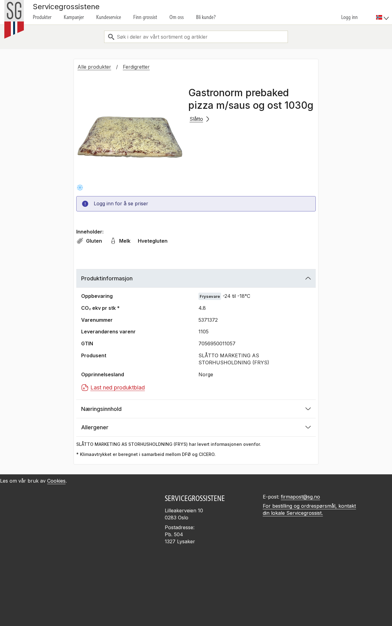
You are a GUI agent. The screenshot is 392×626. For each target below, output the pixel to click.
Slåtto (196, 119)
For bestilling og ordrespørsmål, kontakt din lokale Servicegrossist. (309, 509)
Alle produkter (94, 67)
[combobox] (196, 37)
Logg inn (349, 17)
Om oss (176, 17)
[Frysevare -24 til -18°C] (80, 187)
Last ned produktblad (117, 387)
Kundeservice (108, 17)
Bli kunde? (206, 17)
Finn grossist (145, 17)
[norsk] (382, 17)
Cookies (56, 481)
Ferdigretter (136, 67)
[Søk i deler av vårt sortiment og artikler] (111, 37)
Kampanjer (74, 17)
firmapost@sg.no (300, 497)
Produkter (42, 17)
